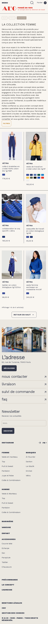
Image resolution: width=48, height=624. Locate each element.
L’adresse (7, 590)
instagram (8, 443)
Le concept (8, 585)
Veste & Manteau (9, 494)
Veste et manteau (10, 457)
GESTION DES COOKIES (13, 613)
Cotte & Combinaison (11, 480)
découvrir (9, 368)
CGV (4, 608)
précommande (10, 580)
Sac (3, 553)
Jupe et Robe (8, 475)
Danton (29, 461)
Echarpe (5, 548)
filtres (6, 123)
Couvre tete (7, 543)
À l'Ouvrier (30, 457)
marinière (7, 521)
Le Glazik (30, 466)
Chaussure (7, 567)
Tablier (5, 562)
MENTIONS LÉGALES (12, 603)
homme (6, 489)
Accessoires (8, 539)
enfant (6, 533)
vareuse (6, 527)
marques (31, 452)
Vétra (5, 163)
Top (3, 461)
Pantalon (6, 471)
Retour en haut (24, 314)
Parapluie (6, 557)
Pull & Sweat (7, 466)
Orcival (29, 471)
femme (5, 452)
